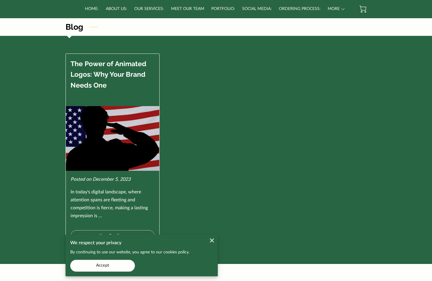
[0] (362, 9)
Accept (102, 265)
